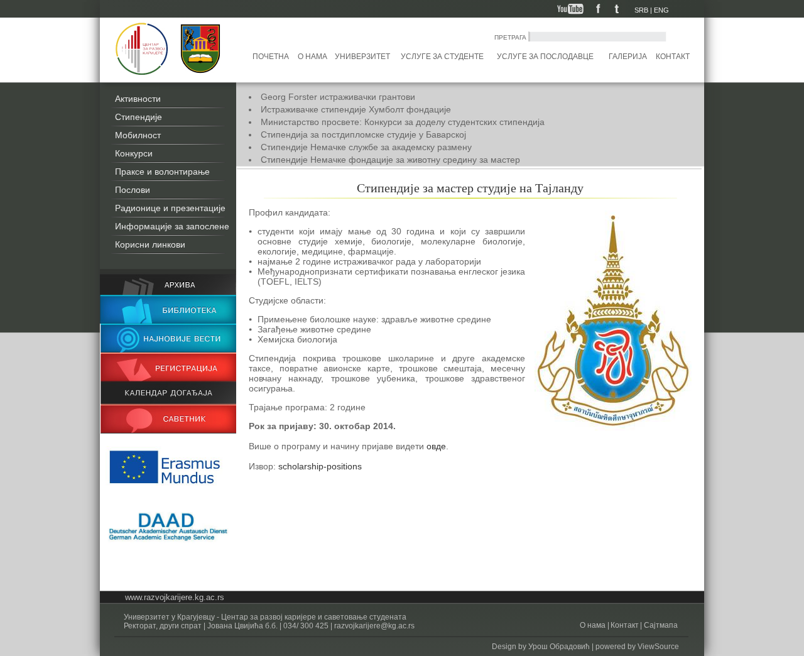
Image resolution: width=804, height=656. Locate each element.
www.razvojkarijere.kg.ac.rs (174, 597)
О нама (312, 56)
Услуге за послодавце (545, 56)
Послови (132, 190)
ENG (661, 10)
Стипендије (138, 117)
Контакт (673, 56)
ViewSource (658, 646)
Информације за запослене (172, 226)
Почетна (271, 56)
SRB (641, 10)
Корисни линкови (150, 244)
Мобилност (138, 135)
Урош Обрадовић (559, 646)
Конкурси (134, 153)
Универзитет (362, 56)
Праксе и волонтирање (162, 172)
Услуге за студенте (442, 56)
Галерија (628, 56)
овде (436, 446)
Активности (138, 99)
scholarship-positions (320, 466)
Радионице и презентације (170, 208)
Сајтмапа (660, 625)
